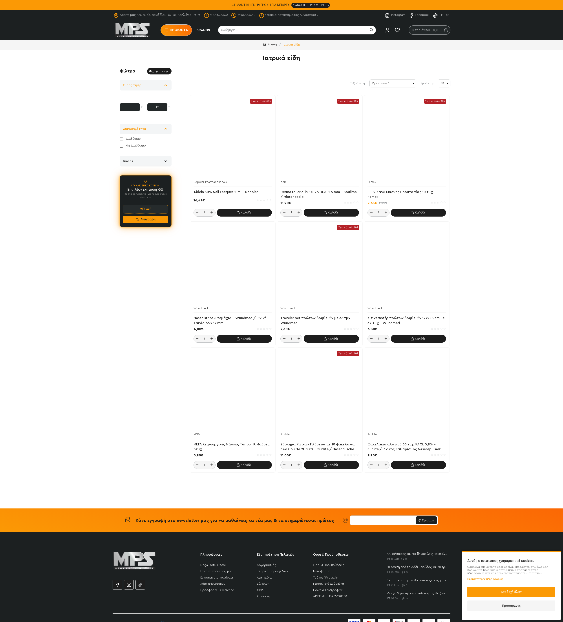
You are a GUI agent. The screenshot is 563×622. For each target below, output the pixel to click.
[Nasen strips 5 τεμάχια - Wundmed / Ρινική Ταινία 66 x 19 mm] (233, 264)
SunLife (285, 434)
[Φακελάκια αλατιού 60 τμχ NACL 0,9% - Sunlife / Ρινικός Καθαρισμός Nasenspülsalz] (407, 390)
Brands (128, 161)
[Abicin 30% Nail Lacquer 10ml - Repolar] (233, 138)
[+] (211, 213)
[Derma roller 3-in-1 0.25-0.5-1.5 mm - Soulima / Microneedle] (320, 138)
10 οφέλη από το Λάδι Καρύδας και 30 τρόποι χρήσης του (418, 567)
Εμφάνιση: (427, 83)
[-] (197, 213)
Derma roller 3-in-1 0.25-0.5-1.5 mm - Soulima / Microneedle (318, 194)
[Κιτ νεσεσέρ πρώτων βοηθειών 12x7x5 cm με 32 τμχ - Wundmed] (407, 264)
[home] (270, 44)
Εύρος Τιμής (132, 85)
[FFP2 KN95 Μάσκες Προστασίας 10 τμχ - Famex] (407, 138)
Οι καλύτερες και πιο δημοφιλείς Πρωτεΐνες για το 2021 (418, 553)
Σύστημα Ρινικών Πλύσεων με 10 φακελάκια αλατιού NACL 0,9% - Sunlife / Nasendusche (317, 447)
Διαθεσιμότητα (134, 128)
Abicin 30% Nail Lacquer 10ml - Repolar (226, 192)
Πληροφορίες (211, 554)
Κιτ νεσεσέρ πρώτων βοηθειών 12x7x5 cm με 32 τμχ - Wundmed (406, 320)
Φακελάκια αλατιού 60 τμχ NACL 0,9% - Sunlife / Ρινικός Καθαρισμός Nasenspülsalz (404, 447)
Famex (371, 182)
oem (283, 182)
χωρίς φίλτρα (161, 71)
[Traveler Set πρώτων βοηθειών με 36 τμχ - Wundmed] (320, 264)
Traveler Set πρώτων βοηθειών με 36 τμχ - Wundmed (316, 320)
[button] (244, 213)
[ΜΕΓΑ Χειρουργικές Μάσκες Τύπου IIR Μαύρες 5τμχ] (233, 390)
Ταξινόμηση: (358, 83)
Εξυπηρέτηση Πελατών (275, 554)
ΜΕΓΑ (197, 434)
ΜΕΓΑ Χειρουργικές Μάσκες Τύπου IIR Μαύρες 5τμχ (232, 447)
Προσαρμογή (511, 605)
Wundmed (201, 308)
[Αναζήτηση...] (371, 30)
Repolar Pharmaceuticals (210, 182)
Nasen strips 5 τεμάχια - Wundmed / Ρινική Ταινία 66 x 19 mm (230, 320)
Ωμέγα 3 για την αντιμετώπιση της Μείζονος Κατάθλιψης (418, 593)
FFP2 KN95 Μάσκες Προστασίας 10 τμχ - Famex (401, 194)
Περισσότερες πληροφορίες (485, 579)
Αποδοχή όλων (511, 591)
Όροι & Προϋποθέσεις (331, 554)
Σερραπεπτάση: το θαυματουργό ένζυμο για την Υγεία (418, 580)
